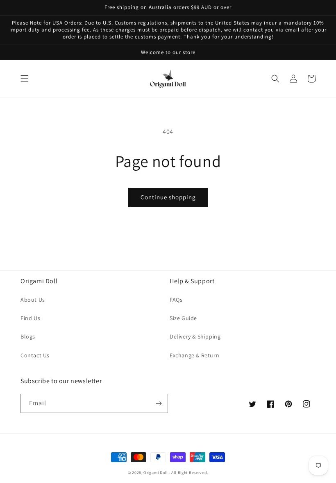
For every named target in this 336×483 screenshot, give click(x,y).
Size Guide (183, 318)
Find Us (30, 318)
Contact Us (35, 355)
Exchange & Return (194, 355)
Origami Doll (156, 472)
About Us (32, 299)
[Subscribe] (159, 403)
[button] (25, 79)
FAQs (176, 299)
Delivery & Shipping (195, 336)
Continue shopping (168, 197)
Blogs (27, 336)
